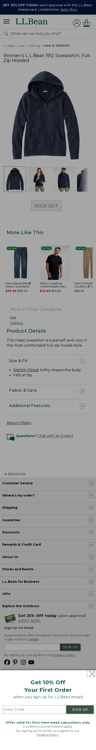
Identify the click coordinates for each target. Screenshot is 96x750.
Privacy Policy (47, 734)
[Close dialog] (91, 674)
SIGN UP (80, 710)
